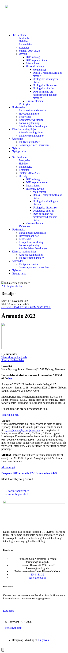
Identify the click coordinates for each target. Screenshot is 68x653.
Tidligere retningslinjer (31, 135)
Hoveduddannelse (29, 113)
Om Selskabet (19, 35)
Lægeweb (43, 640)
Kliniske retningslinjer (24, 129)
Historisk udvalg (35, 66)
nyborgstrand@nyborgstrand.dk (22, 430)
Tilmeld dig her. (10, 414)
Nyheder (16, 148)
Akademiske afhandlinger (33, 126)
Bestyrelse (24, 38)
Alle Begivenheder (11, 286)
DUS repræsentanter (37, 60)
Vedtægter (24, 104)
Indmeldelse (25, 44)
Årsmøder (17, 138)
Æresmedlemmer (35, 101)
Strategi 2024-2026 (29, 50)
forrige (18, 490)
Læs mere (8, 610)
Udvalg (23, 53)
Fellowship (25, 116)
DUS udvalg (33, 57)
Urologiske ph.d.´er (43, 88)
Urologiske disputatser (45, 85)
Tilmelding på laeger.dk (14, 357)
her (10, 378)
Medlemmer (39, 69)
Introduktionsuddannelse (32, 110)
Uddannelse (18, 107)
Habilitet (23, 41)
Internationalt (33, 63)
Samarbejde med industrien (34, 145)
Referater (24, 47)
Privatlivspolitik (13, 627)
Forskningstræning (29, 123)
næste (18, 494)
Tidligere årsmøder (29, 141)
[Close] (2, 650)
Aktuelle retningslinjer (31, 132)
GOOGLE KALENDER (15, 307)
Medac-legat (8, 467)
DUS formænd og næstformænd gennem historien (45, 94)
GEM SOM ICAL (40, 307)
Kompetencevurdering (31, 119)
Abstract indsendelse (12, 360)
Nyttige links (19, 151)
